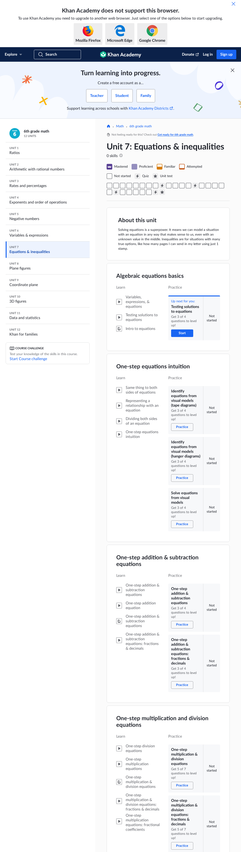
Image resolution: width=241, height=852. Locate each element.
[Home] (108, 126)
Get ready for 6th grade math (175, 134)
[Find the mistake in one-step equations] (169, 185)
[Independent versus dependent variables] (122, 192)
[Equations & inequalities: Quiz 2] (195, 185)
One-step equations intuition (153, 367)
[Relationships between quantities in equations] (142, 192)
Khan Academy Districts (149, 108)
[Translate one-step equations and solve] (175, 185)
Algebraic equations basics (150, 276)
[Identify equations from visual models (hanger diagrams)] (122, 185)
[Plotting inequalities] (221, 185)
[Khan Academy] (120, 54)
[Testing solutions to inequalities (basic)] (202, 185)
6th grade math (140, 126)
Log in (208, 54)
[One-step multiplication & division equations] (149, 185)
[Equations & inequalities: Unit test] (162, 192)
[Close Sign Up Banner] (232, 70)
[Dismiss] (233, 4)
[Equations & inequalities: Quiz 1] (162, 185)
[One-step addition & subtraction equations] (136, 185)
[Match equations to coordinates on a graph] (136, 192)
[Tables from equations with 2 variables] (129, 192)
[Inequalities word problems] (109, 192)
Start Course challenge (28, 359)
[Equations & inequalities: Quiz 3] (116, 192)
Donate (188, 54)
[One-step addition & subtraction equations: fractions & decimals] (142, 185)
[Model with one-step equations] (182, 185)
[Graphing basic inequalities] (208, 185)
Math (120, 126)
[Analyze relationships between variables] (149, 192)
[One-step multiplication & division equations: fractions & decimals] (155, 185)
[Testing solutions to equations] (109, 185)
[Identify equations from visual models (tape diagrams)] (116, 185)
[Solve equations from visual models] (129, 185)
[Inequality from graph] (215, 185)
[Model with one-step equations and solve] (188, 185)
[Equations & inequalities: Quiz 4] (155, 192)
